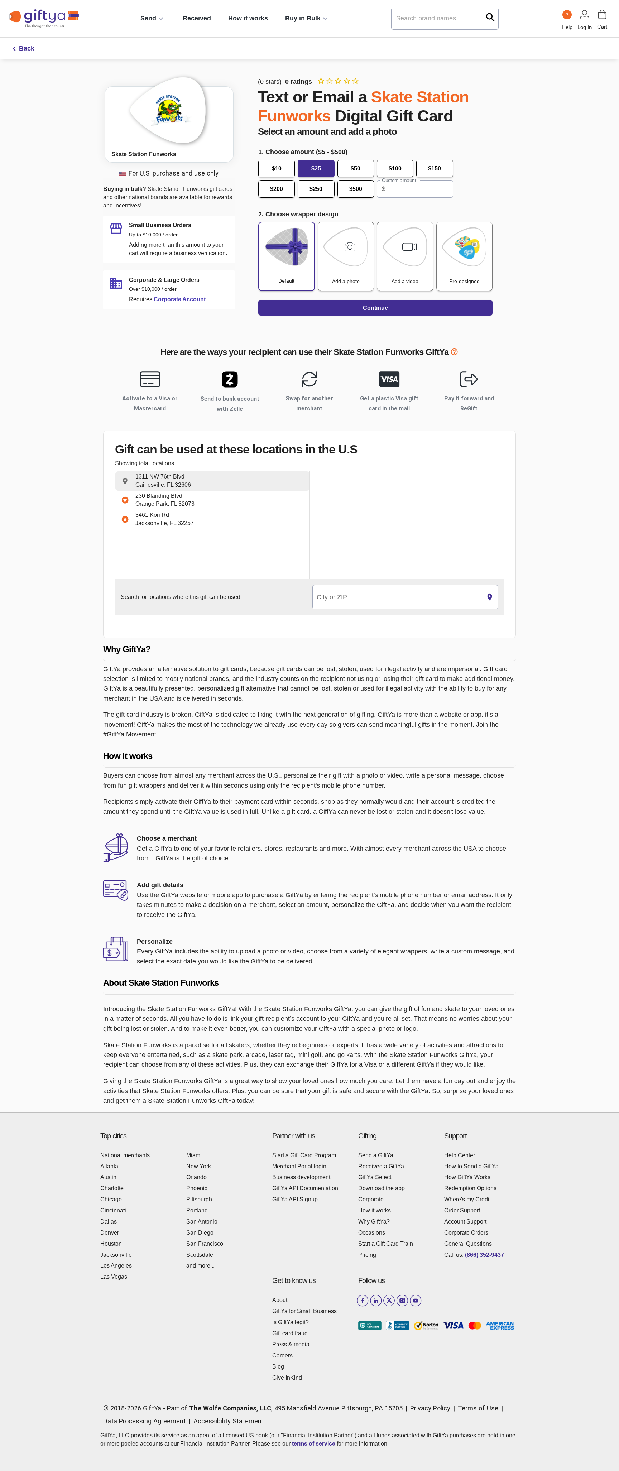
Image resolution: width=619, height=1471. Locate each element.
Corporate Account (180, 299)
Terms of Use (478, 1408)
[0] (602, 14)
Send (148, 18)
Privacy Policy (430, 1408)
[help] (454, 353)
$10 (277, 168)
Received (197, 18)
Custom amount (399, 180)
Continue (375, 308)
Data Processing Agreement (144, 1421)
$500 (355, 189)
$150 (434, 168)
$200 (276, 189)
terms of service (313, 1444)
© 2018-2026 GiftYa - (134, 1408)
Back (26, 48)
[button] (212, 481)
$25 (316, 168)
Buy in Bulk (303, 18)
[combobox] (397, 597)
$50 (355, 168)
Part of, (285, 1408)
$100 (395, 168)
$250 (316, 189)
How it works (248, 18)
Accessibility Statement (228, 1421)
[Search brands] (490, 17)
